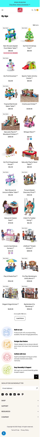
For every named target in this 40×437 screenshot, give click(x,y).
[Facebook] (6, 387)
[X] (2, 387)
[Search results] (32, 10)
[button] (3, 433)
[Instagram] (10, 387)
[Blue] (31, 139)
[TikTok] (14, 387)
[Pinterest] (22, 387)
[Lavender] (12, 253)
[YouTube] (18, 387)
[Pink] (28, 139)
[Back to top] (36, 377)
